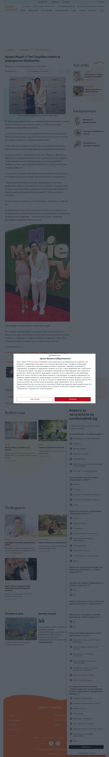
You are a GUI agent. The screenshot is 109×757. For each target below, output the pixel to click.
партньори (34, 362)
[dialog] (54, 378)
